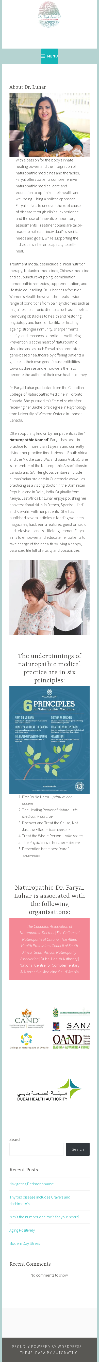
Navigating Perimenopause (31, 1183)
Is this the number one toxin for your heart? (44, 1216)
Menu (52, 56)
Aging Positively (22, 1230)
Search (15, 1139)
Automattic (65, 1352)
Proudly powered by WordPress (47, 1346)
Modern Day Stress (24, 1243)
